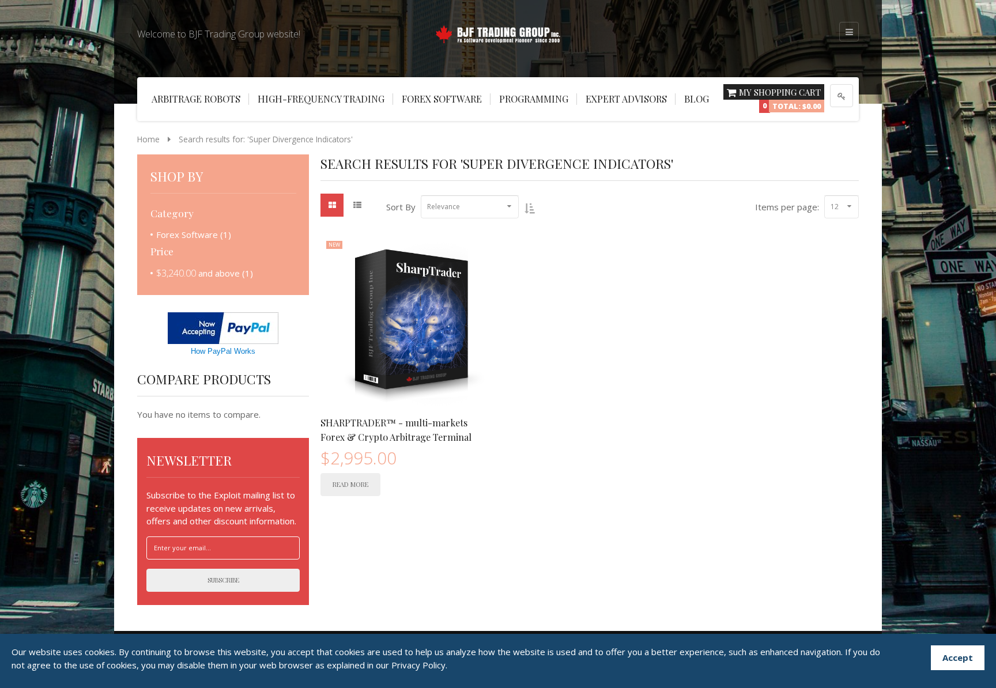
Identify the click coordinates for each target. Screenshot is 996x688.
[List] (357, 205)
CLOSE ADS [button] (46, 32)
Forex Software (187, 234)
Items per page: (787, 207)
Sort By (401, 207)
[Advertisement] (46, 207)
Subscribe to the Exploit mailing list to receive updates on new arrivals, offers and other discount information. (221, 508)
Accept (957, 657)
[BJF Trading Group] (498, 32)
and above (198, 273)
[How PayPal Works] (223, 327)
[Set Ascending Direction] (529, 208)
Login (841, 95)
